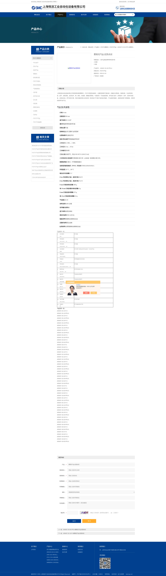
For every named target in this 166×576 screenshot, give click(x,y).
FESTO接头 (36, 81)
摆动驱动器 (36, 77)
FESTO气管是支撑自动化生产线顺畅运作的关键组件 (42, 156)
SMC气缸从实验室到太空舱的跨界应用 (42, 170)
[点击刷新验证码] (84, 512)
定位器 (35, 99)
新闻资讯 (72, 14)
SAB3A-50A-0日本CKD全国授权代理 (53, 560)
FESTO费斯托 (37, 58)
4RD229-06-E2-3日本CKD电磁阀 (53, 552)
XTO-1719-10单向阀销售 (53, 557)
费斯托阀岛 (36, 107)
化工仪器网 (121, 574)
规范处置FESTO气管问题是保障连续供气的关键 (42, 145)
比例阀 (35, 111)
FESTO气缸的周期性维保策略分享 (41, 152)
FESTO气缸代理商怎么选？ (39, 166)
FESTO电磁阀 (37, 122)
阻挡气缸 (35, 70)
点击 (51, 58)
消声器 (35, 92)
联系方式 (80, 549)
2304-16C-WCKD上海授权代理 (53, 554)
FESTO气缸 (36, 118)
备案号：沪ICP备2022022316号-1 (81, 574)
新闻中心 (65, 546)
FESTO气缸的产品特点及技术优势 (41, 159)
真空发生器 (36, 96)
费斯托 (35, 74)
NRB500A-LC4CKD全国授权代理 (53, 562)
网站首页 (37, 14)
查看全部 (42, 127)
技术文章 (84, 14)
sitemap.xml (129, 574)
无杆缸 (35, 114)
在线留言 (95, 14)
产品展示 (96, 47)
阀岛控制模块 (37, 85)
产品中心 (60, 14)
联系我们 (107, 14)
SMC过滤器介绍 (36, 173)
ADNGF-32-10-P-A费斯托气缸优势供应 (73, 533)
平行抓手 (35, 62)
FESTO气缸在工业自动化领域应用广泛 (42, 163)
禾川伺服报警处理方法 (53, 549)
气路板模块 (36, 88)
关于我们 (48, 14)
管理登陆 (107, 574)
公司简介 (33, 549)
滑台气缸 (35, 66)
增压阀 (35, 103)
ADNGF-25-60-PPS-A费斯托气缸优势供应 (74, 529)
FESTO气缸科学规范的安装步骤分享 (42, 149)
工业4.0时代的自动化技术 (39, 177)
